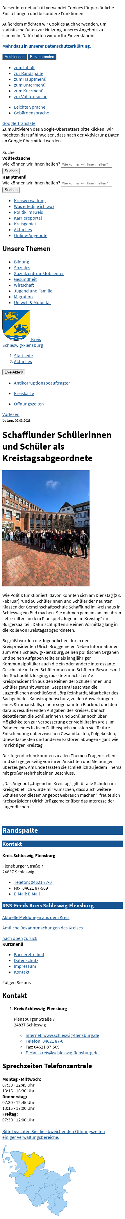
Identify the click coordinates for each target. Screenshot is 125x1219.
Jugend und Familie (33, 291)
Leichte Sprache (29, 107)
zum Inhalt (24, 67)
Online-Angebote (30, 235)
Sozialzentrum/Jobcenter (39, 273)
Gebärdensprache (31, 113)
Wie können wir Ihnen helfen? (31, 164)
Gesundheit (25, 279)
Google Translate (18, 123)
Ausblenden (14, 57)
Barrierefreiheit (29, 954)
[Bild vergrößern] (46, 585)
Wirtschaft (24, 285)
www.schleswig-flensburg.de (62, 1035)
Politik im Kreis (28, 212)
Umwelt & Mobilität (32, 302)
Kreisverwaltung (30, 200)
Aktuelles (23, 229)
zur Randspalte (28, 73)
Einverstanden (42, 57)
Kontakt (21, 972)
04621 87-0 (33, 882)
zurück (30, 938)
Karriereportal (28, 218)
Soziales (22, 267)
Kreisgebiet (25, 224)
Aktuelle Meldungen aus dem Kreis (35, 917)
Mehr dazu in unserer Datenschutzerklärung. (46, 46)
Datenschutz (26, 960)
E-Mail (27, 894)
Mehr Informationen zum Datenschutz (39, 146)
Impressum (25, 966)
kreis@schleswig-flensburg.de (62, 1052)
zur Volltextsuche (30, 96)
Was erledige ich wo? (34, 206)
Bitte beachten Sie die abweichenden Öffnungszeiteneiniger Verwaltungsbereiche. (53, 1134)
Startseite (23, 355)
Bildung (21, 262)
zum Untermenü (30, 85)
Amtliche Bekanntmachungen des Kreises (42, 928)
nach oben (12, 938)
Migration (23, 296)
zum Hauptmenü (30, 79)
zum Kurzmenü (29, 91)
